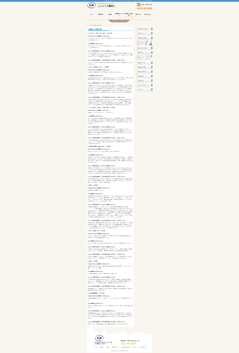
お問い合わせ (142, 347)
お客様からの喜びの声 (126, 347)
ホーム (96, 347)
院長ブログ (135, 347)
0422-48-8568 (144, 8)
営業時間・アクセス (115, 347)
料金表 (108, 347)
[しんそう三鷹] (91, 5)
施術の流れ (102, 347)
